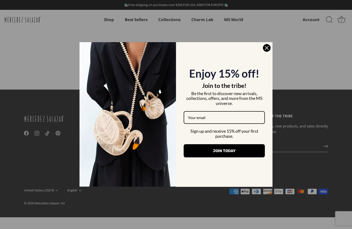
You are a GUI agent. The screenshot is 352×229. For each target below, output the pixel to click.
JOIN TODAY (224, 151)
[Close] (267, 48)
